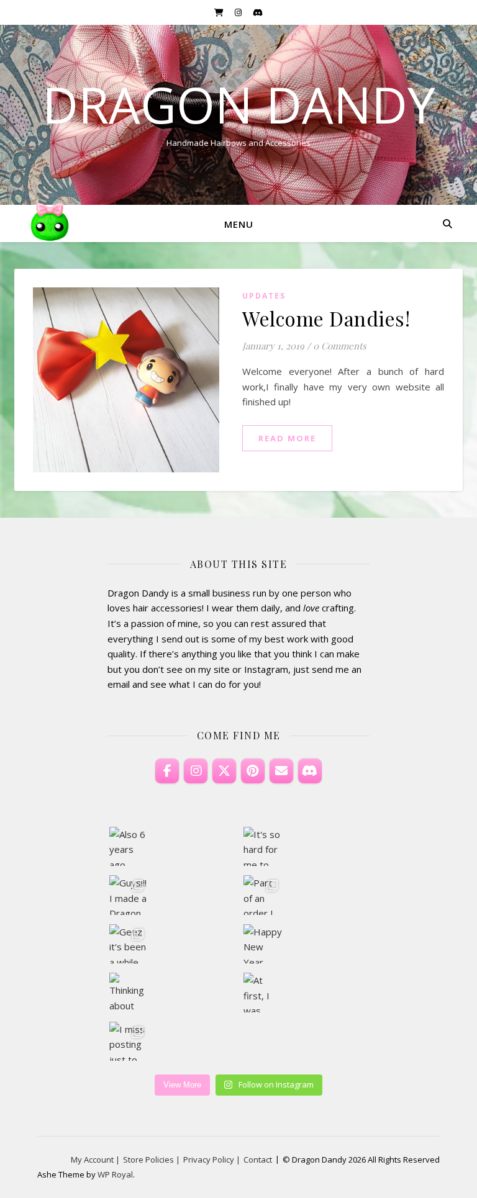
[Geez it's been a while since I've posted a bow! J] (128, 943)
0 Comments (339, 346)
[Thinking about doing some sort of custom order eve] (128, 992)
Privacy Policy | (211, 1159)
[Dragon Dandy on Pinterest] (252, 771)
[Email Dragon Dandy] (281, 771)
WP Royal (115, 1174)
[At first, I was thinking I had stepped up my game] (263, 992)
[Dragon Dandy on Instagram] (195, 771)
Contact (257, 1159)
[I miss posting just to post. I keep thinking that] (128, 1041)
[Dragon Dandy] (50, 223)
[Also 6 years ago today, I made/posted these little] (128, 846)
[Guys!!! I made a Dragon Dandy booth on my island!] (128, 894)
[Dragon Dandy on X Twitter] (224, 771)
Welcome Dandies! (326, 318)
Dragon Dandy (238, 104)
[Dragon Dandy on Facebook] (167, 771)
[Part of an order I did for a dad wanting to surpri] (263, 894)
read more (287, 438)
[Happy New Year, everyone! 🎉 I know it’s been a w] (263, 943)
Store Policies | (151, 1159)
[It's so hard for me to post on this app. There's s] (263, 846)
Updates (264, 295)
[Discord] (310, 771)
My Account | (95, 1159)
